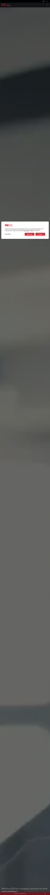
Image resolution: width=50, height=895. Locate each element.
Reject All (29, 234)
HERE (32, 230)
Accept (40, 234)
